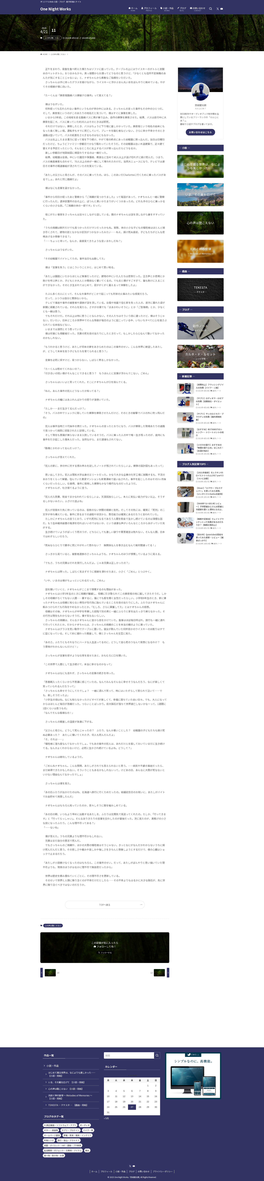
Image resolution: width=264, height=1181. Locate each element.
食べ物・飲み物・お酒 (54, 1155)
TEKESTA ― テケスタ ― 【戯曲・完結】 (68, 1105)
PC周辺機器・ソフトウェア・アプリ (60, 1125)
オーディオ (85, 1125)
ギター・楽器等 (51, 1130)
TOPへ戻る (104, 904)
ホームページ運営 (52, 1135)
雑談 (87, 1150)
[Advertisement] (200, 570)
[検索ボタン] (210, 8)
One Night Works (55, 9)
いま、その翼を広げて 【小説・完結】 (67, 1082)
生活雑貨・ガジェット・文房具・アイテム (63, 1150)
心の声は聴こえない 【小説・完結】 (66, 1088)
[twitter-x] (217, 8)
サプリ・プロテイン (70, 1130)
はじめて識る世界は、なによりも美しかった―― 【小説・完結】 (73, 1074)
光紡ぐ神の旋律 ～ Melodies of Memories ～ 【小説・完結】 (71, 1097)
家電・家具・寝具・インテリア (77, 1135)
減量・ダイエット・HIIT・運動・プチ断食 (62, 1145)
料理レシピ (49, 1140)
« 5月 (106, 1118)
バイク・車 (88, 1130)
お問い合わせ (144, 1171)
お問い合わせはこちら (200, 132)
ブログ (132, 1171)
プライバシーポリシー (163, 1171)
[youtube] (221, 8)
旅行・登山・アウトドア (68, 1140)
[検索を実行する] (157, 1055)
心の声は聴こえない (52, 38)
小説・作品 (52, 1066)
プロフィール (106, 1171)
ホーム (94, 1171)
